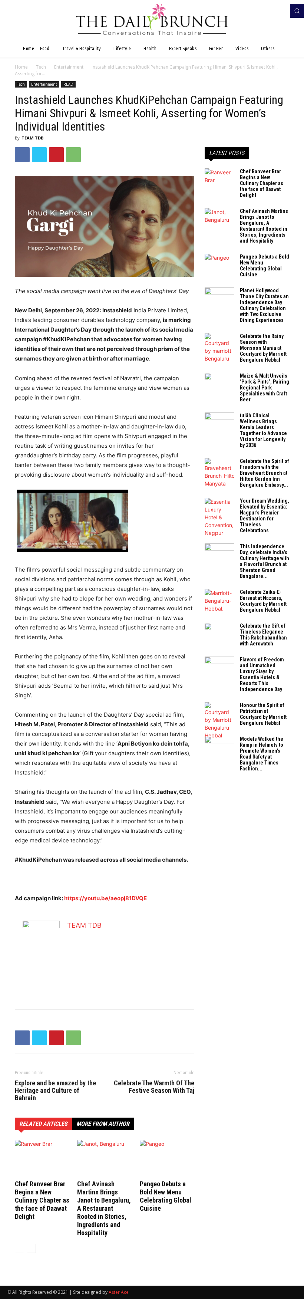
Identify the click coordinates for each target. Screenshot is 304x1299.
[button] (297, 11)
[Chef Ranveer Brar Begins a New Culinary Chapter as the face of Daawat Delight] (42, 1158)
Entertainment (68, 67)
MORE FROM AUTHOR (102, 1123)
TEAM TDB (32, 138)
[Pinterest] (56, 154)
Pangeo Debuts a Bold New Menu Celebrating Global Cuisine (165, 1196)
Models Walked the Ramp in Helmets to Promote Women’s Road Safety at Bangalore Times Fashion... (261, 754)
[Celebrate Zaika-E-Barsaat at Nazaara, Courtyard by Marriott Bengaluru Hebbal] (219, 600)
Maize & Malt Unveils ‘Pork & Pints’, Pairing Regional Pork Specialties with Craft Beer (264, 387)
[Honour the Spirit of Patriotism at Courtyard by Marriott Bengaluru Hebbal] (219, 720)
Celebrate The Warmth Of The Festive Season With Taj (154, 1086)
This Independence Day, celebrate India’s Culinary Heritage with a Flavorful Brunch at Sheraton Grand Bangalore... (264, 561)
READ (68, 84)
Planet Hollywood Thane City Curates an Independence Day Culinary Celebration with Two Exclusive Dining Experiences (264, 305)
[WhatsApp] (73, 154)
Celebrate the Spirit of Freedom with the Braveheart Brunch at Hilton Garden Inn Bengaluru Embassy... (264, 473)
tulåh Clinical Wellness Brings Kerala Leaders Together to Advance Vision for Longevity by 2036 (263, 430)
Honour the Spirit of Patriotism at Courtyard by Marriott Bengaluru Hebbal (263, 714)
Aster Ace (119, 1292)
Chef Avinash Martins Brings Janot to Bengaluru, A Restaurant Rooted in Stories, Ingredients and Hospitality (104, 1208)
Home (21, 67)
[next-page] (31, 1248)
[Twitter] (39, 154)
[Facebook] (270, 11)
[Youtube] (281, 11)
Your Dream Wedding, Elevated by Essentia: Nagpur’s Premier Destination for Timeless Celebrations (264, 515)
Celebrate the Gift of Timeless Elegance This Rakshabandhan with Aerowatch (263, 635)
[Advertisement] (104, 984)
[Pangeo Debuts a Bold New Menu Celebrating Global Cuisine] (167, 1158)
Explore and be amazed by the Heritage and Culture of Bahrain (55, 1090)
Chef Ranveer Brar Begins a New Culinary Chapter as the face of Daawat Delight (42, 1200)
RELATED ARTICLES (43, 1123)
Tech (41, 67)
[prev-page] (19, 1248)
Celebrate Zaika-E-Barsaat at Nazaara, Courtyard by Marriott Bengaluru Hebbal (263, 601)
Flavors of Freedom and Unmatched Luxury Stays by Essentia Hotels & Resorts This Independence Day (262, 674)
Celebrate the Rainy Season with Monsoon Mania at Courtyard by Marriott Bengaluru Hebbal (263, 348)
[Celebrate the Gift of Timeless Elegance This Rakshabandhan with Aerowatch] (219, 633)
